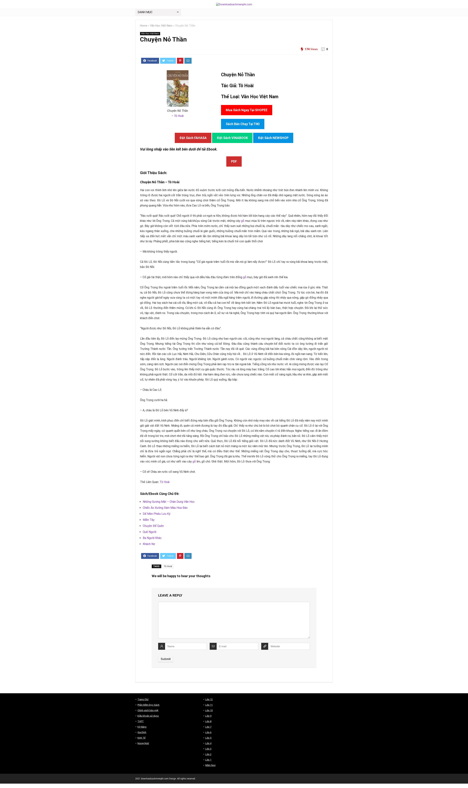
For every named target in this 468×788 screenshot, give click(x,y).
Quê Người (149, 532)
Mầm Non (210, 765)
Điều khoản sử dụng (148, 715)
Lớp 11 (209, 705)
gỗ (242, 221)
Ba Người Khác (152, 538)
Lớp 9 (208, 715)
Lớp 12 (209, 699)
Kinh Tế (141, 737)
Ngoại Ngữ (143, 743)
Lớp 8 (208, 721)
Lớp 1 (208, 759)
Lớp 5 (208, 737)
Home (143, 25)
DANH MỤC (145, 12)
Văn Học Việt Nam (161, 25)
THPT (140, 721)
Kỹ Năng (141, 726)
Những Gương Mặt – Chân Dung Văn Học (169, 501)
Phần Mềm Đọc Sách (148, 705)
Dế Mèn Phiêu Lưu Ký (156, 514)
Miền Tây (148, 520)
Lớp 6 (208, 732)
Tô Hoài (179, 116)
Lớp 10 (209, 710)
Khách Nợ (149, 544)
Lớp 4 (208, 743)
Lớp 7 (208, 726)
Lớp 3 (208, 748)
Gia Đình (141, 732)
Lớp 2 (208, 754)
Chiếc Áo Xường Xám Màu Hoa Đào (165, 507)
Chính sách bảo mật (147, 710)
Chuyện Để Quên (153, 526)
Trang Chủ (142, 699)
